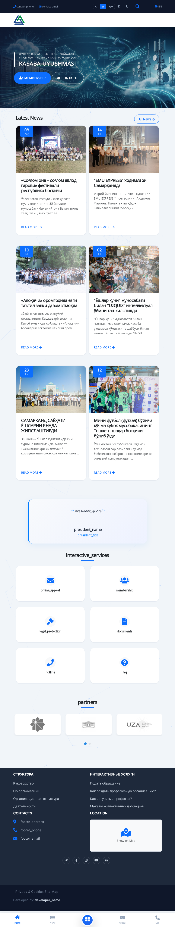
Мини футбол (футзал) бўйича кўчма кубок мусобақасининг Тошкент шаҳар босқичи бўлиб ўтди (123, 428)
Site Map (51, 892)
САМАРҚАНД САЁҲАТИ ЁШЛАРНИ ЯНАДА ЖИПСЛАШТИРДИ (43, 425)
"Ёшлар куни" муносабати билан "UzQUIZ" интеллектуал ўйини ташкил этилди (123, 305)
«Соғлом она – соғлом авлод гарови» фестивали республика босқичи (48, 185)
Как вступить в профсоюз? (111, 799)
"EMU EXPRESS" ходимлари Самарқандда (120, 182)
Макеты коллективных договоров (117, 806)
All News (145, 119)
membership (34, 78)
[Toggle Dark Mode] (127, 6)
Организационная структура (36, 799)
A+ (111, 6)
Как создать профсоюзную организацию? (123, 791)
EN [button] (160, 6)
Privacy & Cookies (29, 892)
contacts (69, 78)
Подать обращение (105, 783)
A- (96, 6)
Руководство (23, 783)
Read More (30, 227)
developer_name (47, 900)
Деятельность (24, 806)
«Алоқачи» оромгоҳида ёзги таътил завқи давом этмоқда (49, 302)
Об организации (26, 791)
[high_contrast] (119, 6)
